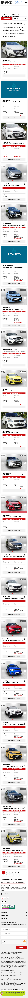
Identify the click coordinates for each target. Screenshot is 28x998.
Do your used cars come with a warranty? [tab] (13, 882)
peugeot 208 (6, 60)
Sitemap (17, 986)
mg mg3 (5, 389)
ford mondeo (7, 807)
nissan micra (7, 224)
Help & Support (10, 986)
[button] (25, 51)
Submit (21, 947)
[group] (14, 49)
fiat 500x (5, 723)
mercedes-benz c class (10, 349)
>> (18, 875)
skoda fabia (6, 597)
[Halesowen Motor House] (6, 2)
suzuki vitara (7, 473)
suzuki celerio (7, 100)
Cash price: (5, 71)
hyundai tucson (8, 265)
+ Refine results (6, 18)
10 (9, 875)
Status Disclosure (13, 984)
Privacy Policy (4, 982)
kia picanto (6, 307)
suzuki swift (6, 431)
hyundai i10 (6, 142)
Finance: (16, 111)
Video (24, 124)
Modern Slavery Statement (13, 983)
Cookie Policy (11, 982)
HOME (2, 7)
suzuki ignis (6, 681)
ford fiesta (6, 184)
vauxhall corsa (7, 639)
